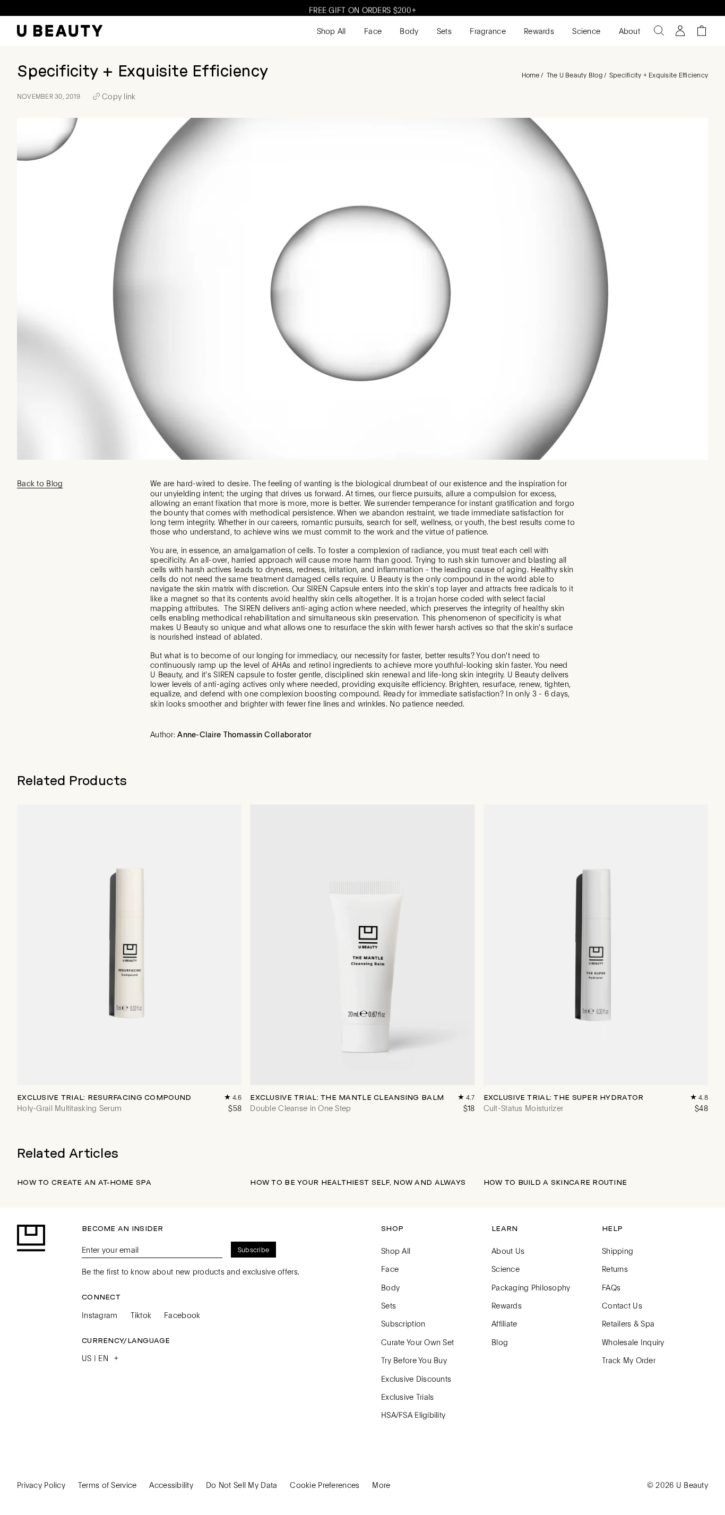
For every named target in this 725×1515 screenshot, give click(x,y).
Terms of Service (107, 1485)
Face (372, 31)
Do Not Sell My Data (241, 1485)
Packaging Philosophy (531, 1287)
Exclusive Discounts (416, 1378)
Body (408, 31)
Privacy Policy (41, 1485)
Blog (499, 1342)
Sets (443, 31)
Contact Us (622, 1305)
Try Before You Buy (414, 1360)
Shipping (617, 1250)
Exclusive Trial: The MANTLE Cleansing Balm (347, 1097)
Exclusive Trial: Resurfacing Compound (104, 1097)
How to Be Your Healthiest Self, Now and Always (357, 1182)
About (628, 31)
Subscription (403, 1323)
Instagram (100, 1315)
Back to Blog (40, 483)
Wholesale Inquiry (633, 1342)
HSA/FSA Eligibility (413, 1414)
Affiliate (504, 1323)
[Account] (680, 30)
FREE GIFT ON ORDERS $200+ (362, 8)
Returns (615, 1268)
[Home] (59, 31)
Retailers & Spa (628, 1323)
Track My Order (628, 1360)
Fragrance (487, 31)
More (381, 1485)
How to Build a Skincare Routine (555, 1182)
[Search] (659, 30)
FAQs (611, 1287)
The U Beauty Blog (574, 75)
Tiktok (141, 1315)
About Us (507, 1250)
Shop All (330, 31)
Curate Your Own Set (417, 1342)
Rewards (538, 31)
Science (585, 31)
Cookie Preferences (324, 1485)
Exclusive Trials (407, 1396)
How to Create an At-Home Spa (84, 1182)
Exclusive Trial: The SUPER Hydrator (564, 1097)
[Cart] (701, 30)
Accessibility (171, 1485)
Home (531, 75)
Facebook (182, 1315)
